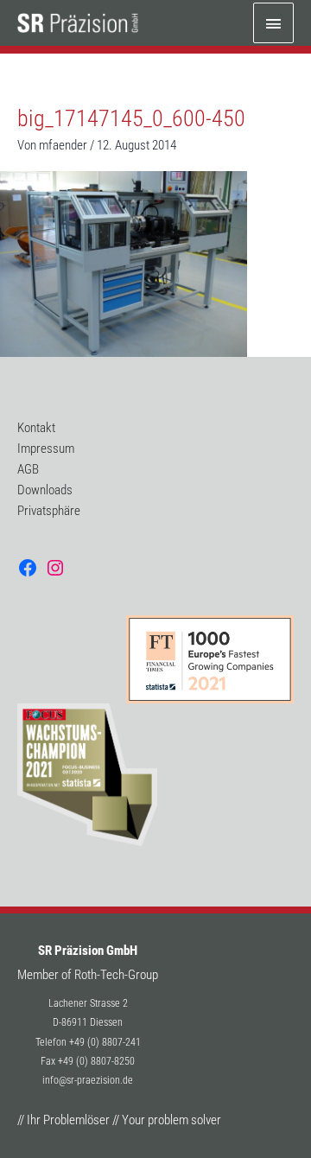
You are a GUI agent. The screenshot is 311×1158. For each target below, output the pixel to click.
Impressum (45, 448)
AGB (28, 469)
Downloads (45, 490)
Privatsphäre (48, 511)
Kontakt (36, 428)
